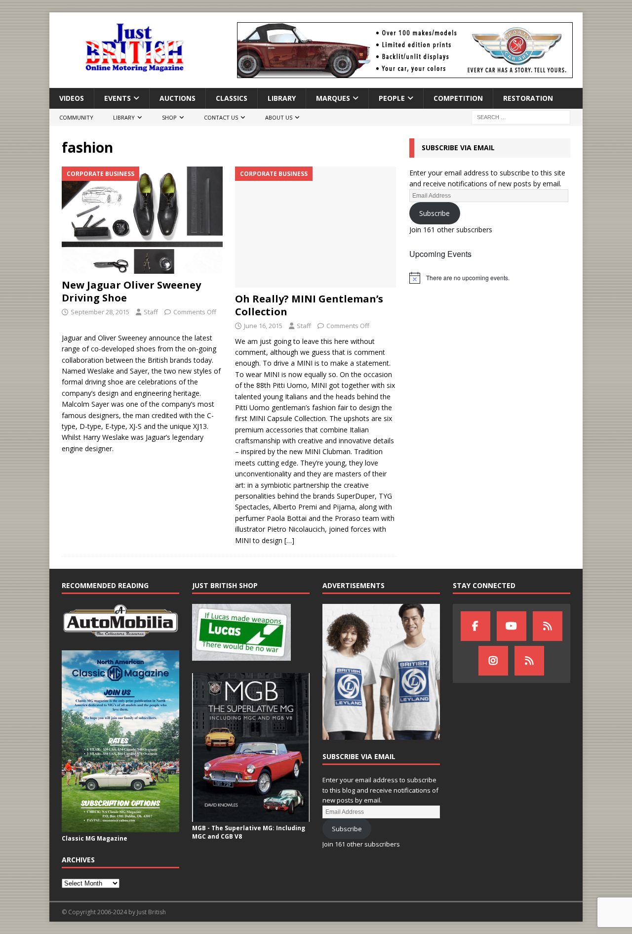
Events (117, 98)
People (392, 98)
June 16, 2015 (263, 325)
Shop (169, 117)
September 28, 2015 (100, 311)
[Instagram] (493, 661)
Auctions (177, 98)
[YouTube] (511, 626)
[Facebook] (475, 626)
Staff (151, 311)
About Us (278, 117)
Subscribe (434, 213)
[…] (289, 540)
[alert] (489, 278)
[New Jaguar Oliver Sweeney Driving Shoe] (142, 220)
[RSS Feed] (529, 661)
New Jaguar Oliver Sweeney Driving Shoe (131, 291)
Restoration (528, 98)
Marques (333, 98)
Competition (458, 98)
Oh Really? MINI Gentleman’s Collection (309, 305)
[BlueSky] (547, 626)
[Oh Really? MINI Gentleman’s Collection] (315, 227)
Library (282, 98)
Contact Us (221, 117)
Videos (71, 98)
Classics (231, 98)
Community (76, 117)
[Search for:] (521, 117)
